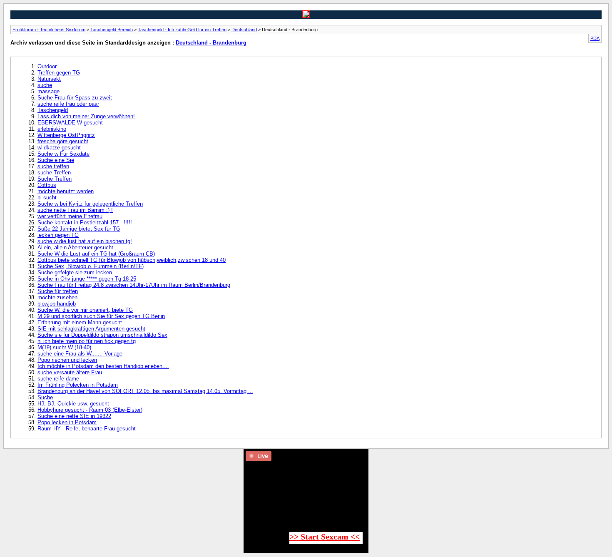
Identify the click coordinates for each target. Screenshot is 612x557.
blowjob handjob (56, 304)
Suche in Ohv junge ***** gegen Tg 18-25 (86, 279)
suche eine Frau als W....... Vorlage (79, 354)
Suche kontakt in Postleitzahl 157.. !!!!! (84, 222)
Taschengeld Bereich (111, 29)
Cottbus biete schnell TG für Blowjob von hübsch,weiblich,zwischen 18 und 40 (131, 260)
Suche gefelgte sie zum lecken (74, 272)
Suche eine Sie (55, 160)
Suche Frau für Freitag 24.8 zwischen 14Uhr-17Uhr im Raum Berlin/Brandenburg (133, 285)
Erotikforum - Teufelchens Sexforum (48, 29)
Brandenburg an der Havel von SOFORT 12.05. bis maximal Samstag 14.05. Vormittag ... (145, 391)
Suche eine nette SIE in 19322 (74, 416)
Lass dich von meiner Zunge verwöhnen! (86, 116)
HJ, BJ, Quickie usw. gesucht (73, 403)
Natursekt (49, 79)
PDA (595, 38)
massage (48, 91)
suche (44, 85)
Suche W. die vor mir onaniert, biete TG (85, 310)
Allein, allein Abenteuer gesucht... (77, 247)
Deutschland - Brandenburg (211, 43)
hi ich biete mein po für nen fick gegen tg (86, 341)
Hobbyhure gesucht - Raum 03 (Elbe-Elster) (89, 410)
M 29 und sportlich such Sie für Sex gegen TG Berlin (101, 316)
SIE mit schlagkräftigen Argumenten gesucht (91, 329)
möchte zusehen (57, 297)
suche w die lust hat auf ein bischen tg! (84, 241)
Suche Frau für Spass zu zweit (74, 97)
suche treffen (53, 166)
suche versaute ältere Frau (69, 372)
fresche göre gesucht (62, 141)
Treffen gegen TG (58, 73)
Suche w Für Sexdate (63, 154)
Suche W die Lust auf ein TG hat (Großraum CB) (96, 254)
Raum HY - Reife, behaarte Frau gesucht (86, 428)
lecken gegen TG (58, 235)
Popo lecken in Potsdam (67, 422)
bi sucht (47, 197)
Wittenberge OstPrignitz (66, 135)
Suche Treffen (54, 179)
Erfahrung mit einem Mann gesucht (79, 322)
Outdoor (47, 66)
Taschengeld (52, 110)
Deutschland (244, 29)
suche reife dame (58, 378)
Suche (45, 397)
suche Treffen (54, 172)
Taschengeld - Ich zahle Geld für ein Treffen (182, 29)
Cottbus (46, 185)
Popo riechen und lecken (67, 360)
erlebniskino (51, 129)
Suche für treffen (57, 291)
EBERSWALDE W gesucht (70, 122)
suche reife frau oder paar (68, 104)
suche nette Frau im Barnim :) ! (75, 210)
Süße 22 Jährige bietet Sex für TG (78, 229)
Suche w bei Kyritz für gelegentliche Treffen (90, 204)
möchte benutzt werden (65, 191)
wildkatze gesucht (59, 147)
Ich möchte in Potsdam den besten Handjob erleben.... (103, 366)
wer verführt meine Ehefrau (69, 216)
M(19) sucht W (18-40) (64, 347)
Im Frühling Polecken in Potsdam (77, 385)
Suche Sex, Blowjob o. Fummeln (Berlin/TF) (90, 266)
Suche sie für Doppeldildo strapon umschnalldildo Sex (102, 335)
